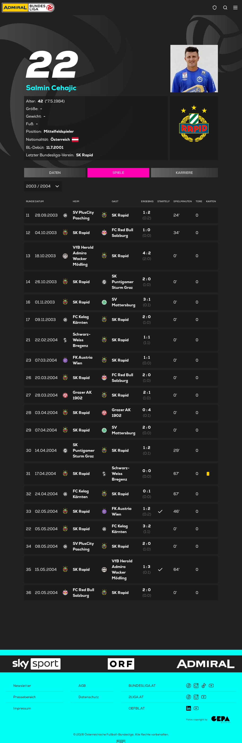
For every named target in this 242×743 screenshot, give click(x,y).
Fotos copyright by (196, 719)
